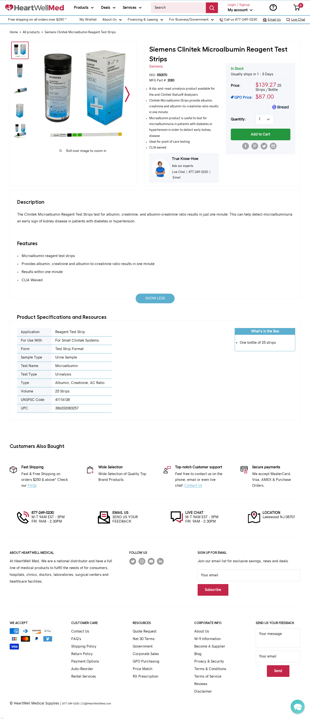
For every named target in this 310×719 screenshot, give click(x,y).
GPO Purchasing (146, 661)
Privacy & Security (209, 661)
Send (278, 671)
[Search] (212, 7)
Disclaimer (203, 691)
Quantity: (238, 119)
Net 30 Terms (144, 639)
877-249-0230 (42, 513)
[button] (298, 707)
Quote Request (144, 631)
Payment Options (85, 661)
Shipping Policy (83, 646)
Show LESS (155, 298)
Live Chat (298, 19)
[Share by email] (273, 146)
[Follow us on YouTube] (151, 561)
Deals (105, 7)
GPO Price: (243, 97)
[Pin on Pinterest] (254, 146)
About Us (109, 19)
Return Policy (82, 654)
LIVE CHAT (194, 513)
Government (143, 646)
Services (129, 7)
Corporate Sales (146, 654)
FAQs (32, 485)
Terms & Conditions (210, 669)
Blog (198, 654)
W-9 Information (207, 639)
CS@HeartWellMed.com (96, 703)
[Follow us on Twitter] (132, 561)
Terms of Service (207, 676)
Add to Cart (260, 134)
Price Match (142, 669)
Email (176, 177)
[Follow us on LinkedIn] (160, 561)
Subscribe (213, 590)
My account (238, 10)
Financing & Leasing (143, 19)
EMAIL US (120, 513)
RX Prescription (145, 676)
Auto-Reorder (82, 669)
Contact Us (193, 485)
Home (14, 32)
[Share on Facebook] (245, 146)
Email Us (274, 19)
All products (31, 32)
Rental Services (83, 676)
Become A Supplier (209, 646)
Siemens (156, 66)
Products (81, 7)
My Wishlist (88, 19)
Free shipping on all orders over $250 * (37, 19)
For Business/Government (189, 19)
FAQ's (76, 639)
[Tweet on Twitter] (264, 146)
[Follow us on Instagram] (142, 561)
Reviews (200, 684)
